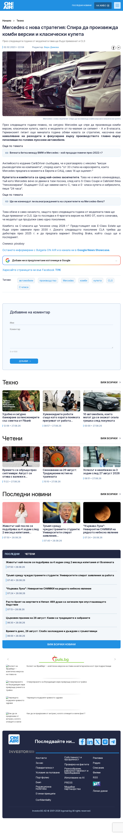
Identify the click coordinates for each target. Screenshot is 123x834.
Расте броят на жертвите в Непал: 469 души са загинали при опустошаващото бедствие (56, 603)
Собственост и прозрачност (73, 758)
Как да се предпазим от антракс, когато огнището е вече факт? (56, 713)
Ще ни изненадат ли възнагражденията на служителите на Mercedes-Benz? (57, 201)
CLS (110, 280)
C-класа (23, 287)
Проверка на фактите (76, 764)
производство (48, 280)
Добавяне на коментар (30, 312)
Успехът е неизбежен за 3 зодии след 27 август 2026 (101, 471)
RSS (95, 777)
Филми (96, 772)
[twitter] (97, 741)
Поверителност (45, 768)
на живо (101, 5)
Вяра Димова (51, 47)
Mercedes (68, 280)
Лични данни (100, 791)
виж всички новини (61, 644)
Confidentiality (43, 800)
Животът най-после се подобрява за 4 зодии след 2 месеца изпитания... (20, 529)
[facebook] (82, 741)
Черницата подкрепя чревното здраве (45, 698)
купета (98, 280)
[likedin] (90, 741)
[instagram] (105, 741)
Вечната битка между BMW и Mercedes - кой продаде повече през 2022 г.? (56, 152)
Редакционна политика (43, 788)
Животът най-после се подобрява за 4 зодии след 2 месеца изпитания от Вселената (60, 562)
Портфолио (42, 777)
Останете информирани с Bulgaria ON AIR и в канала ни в (56, 250)
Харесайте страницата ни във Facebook (31, 269)
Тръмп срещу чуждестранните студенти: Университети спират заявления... (61, 530)
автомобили (26, 280)
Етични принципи (45, 793)
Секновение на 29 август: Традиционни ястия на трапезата (60, 473)
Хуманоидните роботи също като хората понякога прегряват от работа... (61, 417)
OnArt (96, 784)
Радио (96, 763)
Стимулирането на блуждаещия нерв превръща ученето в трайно (57, 682)
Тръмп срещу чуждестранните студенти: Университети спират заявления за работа (60, 575)
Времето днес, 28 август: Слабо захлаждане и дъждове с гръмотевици (51, 631)
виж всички (109, 382)
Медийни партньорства (72, 788)
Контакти (41, 758)
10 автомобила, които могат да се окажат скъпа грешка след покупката (100, 417)
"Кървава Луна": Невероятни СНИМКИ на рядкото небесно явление (48, 588)
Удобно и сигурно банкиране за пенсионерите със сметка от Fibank (20, 417)
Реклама (98, 758)
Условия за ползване (48, 772)
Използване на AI (74, 778)
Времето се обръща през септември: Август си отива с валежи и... (19, 473)
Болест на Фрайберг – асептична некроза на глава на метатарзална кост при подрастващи (69, 666)
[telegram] (113, 741)
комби (83, 280)
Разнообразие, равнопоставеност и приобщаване (76, 771)
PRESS (68, 783)
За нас (39, 763)
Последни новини (82, 5)
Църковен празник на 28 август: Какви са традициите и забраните (48, 618)
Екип (38, 782)
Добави (23, 361)
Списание (98, 768)
